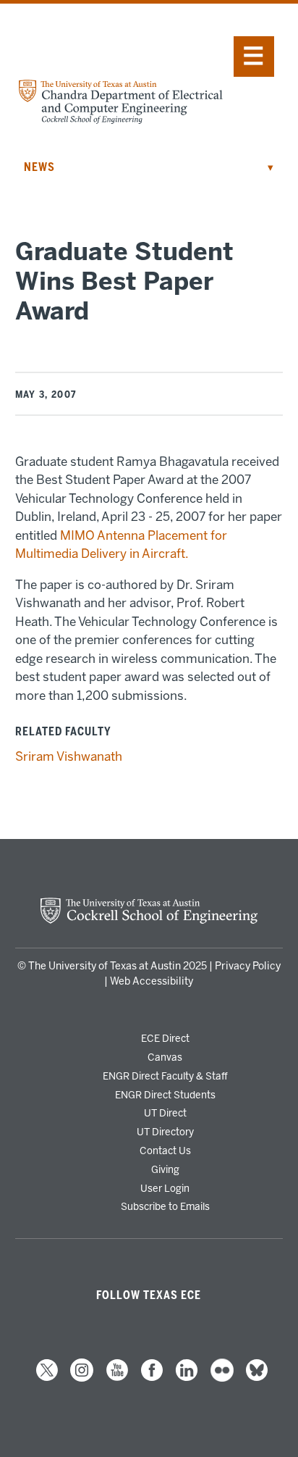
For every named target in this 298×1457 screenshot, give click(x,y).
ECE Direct (165, 1038)
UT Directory (165, 1131)
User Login (165, 1188)
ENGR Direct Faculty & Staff (165, 1076)
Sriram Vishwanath (68, 756)
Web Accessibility (151, 981)
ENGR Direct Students (165, 1095)
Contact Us (165, 1150)
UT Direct (165, 1113)
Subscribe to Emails (165, 1206)
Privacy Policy (248, 966)
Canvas (165, 1057)
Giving (165, 1169)
